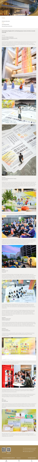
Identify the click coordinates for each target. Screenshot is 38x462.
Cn (34, 1)
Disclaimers (19, 457)
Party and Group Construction (7, 26)
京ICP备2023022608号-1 (32, 457)
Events (3, 22)
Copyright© (4, 457)
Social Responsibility (5, 24)
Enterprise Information (6, 21)
